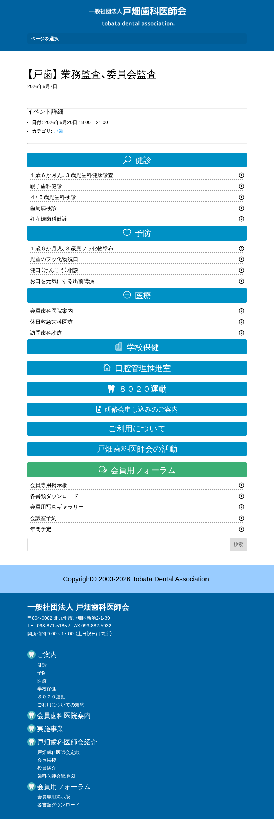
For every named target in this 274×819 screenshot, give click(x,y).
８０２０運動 (137, 388)
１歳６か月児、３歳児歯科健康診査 (71, 175)
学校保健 (137, 347)
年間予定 (40, 529)
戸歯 (58, 131)
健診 (137, 160)
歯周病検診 (43, 208)
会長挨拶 (46, 760)
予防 (137, 233)
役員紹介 (46, 768)
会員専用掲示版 (53, 796)
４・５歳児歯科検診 (53, 197)
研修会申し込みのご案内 (137, 409)
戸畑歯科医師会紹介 (67, 742)
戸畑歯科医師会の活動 (137, 448)
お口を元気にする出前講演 (62, 281)
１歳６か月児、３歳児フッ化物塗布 (71, 248)
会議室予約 (43, 518)
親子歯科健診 (46, 186)
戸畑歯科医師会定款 (58, 752)
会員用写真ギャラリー (57, 507)
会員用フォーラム (137, 470)
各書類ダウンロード (54, 496)
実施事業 (50, 728)
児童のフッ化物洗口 (54, 259)
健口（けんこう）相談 (54, 270)
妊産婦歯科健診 (48, 219)
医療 (137, 295)
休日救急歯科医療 (51, 322)
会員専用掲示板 (48, 485)
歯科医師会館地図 (56, 776)
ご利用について (137, 428)
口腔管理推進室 (137, 368)
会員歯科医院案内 (51, 311)
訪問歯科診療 (46, 333)
